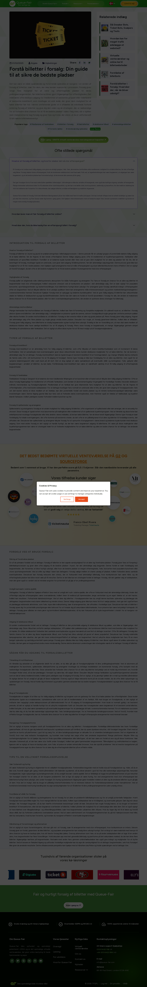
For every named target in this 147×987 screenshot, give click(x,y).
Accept (81, 499)
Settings (67, 499)
